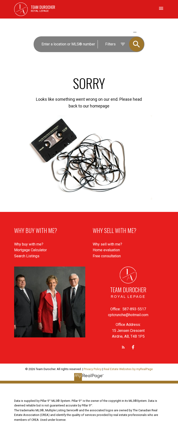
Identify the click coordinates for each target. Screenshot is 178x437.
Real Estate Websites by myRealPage (128, 369)
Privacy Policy (93, 369)
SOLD (141, 32)
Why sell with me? (107, 244)
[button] (123, 347)
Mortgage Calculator (30, 250)
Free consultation (107, 256)
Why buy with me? (28, 244)
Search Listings (26, 256)
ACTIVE (124, 32)
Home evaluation (106, 250)
